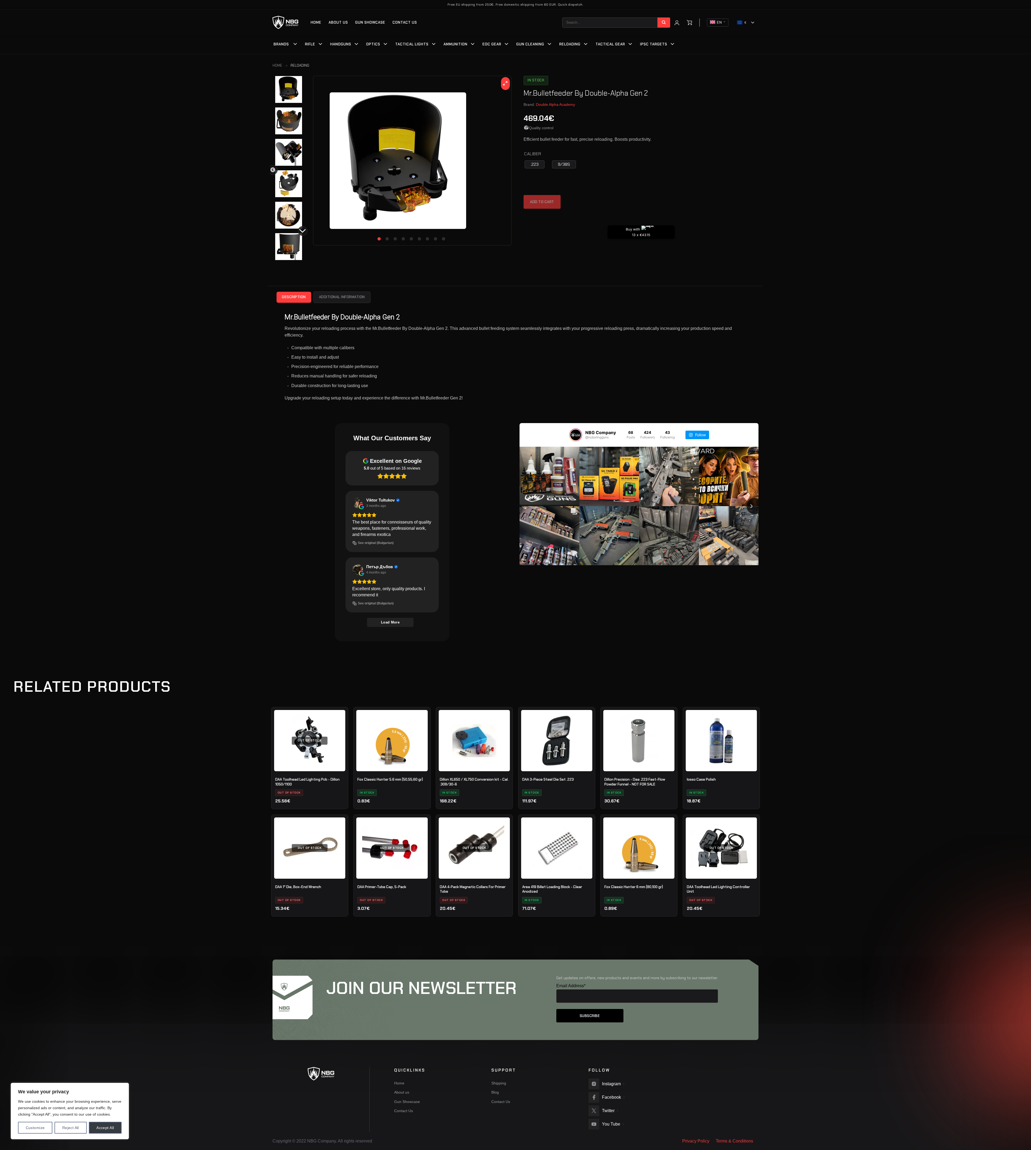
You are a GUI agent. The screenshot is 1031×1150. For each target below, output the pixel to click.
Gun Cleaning (530, 44)
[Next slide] (755, 506)
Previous (273, 170)
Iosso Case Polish (701, 779)
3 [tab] (395, 238)
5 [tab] (411, 238)
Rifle (310, 44)
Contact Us (405, 22)
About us (338, 22)
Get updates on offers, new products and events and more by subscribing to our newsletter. (637, 977)
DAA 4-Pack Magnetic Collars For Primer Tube (473, 889)
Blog (495, 1092)
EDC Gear (491, 44)
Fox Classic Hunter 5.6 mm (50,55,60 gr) (390, 779)
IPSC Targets (653, 44)
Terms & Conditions (734, 1141)
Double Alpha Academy (555, 104)
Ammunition (455, 44)
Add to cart (542, 202)
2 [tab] (387, 238)
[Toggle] (295, 44)
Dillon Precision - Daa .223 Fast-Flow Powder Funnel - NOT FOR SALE (634, 782)
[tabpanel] (412, 160)
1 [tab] (379, 238)
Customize (35, 1128)
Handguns (340, 44)
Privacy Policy (695, 1141)
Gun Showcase (370, 22)
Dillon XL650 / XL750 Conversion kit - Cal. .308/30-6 (474, 782)
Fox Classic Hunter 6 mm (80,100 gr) (633, 887)
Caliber (532, 154)
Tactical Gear (610, 44)
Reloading (569, 44)
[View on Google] (357, 503)
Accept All (105, 1128)
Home (316, 22)
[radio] (534, 164)
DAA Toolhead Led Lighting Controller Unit (718, 889)
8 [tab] (435, 238)
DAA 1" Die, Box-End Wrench (298, 887)
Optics (373, 44)
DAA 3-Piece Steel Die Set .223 (548, 779)
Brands (281, 44)
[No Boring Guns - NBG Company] (286, 22)
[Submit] (664, 22)
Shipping (498, 1083)
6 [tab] (419, 238)
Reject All (70, 1128)
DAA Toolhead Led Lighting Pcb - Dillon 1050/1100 (307, 782)
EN (719, 22)
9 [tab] (443, 238)
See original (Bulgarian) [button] (376, 543)
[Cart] (689, 22)
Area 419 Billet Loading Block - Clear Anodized (552, 889)
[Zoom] (505, 83)
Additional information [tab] (342, 297)
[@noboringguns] (575, 435)
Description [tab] (294, 297)
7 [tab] (427, 238)
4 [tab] (403, 238)
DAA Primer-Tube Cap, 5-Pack (381, 887)
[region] (70, 1111)
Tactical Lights (412, 44)
